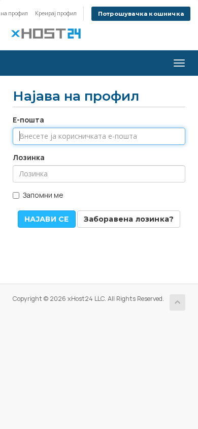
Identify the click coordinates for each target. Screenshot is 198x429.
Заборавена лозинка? (129, 219)
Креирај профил (56, 13)
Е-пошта (28, 120)
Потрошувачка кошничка (141, 13)
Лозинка (29, 157)
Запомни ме (43, 195)
